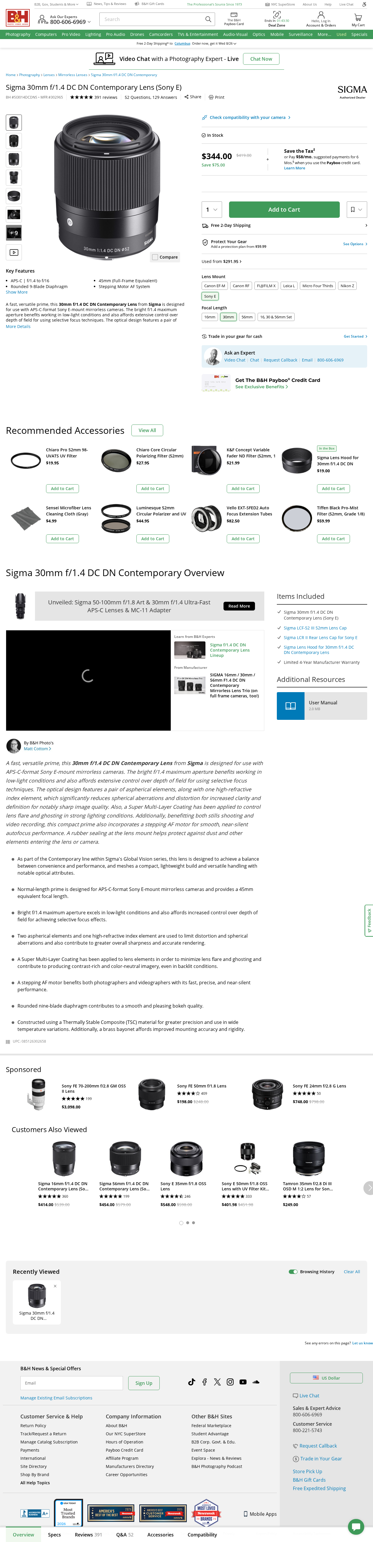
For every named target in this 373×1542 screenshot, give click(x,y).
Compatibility (202, 1535)
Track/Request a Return (43, 1433)
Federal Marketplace (211, 1425)
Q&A (124, 1535)
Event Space (203, 1450)
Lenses (49, 75)
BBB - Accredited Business (35, 1513)
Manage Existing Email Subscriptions (56, 1397)
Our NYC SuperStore (126, 1433)
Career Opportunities (126, 1474)
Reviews (88, 1535)
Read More (239, 606)
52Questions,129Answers (151, 97)
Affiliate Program (122, 1458)
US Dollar (331, 1378)
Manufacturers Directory (130, 1466)
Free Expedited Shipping (319, 1488)
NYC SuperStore (283, 4)
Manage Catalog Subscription (49, 1442)
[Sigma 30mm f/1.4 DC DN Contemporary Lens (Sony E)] (107, 187)
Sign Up (144, 1383)
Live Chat (346, 4)
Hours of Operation (124, 1442)
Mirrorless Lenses (72, 75)
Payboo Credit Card (124, 1450)
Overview (23, 1535)
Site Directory (33, 1466)
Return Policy (33, 1425)
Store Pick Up (307, 1471)
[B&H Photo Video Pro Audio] (20, 18)
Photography (29, 75)
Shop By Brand (34, 1474)
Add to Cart (284, 209)
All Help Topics (35, 1482)
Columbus (182, 43)
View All (147, 430)
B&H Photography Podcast (216, 1466)
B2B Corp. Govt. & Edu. (213, 1442)
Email (30, 1383)
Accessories (160, 1535)
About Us (310, 4)
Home (11, 75)
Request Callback (318, 1446)
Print (219, 97)
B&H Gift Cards (309, 1480)
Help (328, 4)
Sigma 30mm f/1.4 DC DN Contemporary (124, 75)
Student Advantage (210, 1433)
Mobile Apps (263, 1514)
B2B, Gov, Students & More (54, 4)
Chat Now (261, 59)
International (33, 1458)
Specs (54, 1535)
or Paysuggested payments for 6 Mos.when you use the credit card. (322, 159)
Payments (29, 1450)
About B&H (116, 1425)
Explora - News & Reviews (216, 1458)
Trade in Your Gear (321, 1458)
